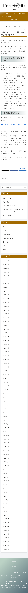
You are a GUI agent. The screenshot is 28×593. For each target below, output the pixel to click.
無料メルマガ (14, 577)
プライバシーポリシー (11, 587)
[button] (18, 173)
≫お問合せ (14, 563)
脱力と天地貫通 (7, 198)
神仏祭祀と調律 (7, 215)
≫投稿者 (14, 561)
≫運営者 (14, 566)
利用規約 (20, 587)
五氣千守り (20, 575)
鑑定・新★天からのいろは (20, 573)
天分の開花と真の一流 (9, 206)
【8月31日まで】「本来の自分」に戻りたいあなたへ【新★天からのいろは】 (14, 211)
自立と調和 (6, 202)
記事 (7, 573)
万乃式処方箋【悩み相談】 (7, 575)
